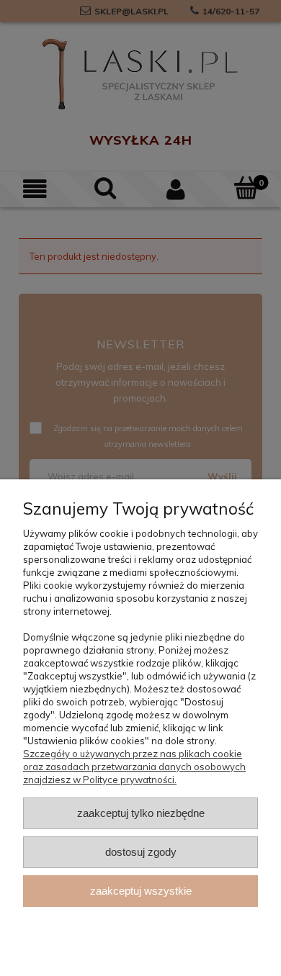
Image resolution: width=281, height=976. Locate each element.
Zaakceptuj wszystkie (141, 891)
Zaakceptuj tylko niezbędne (141, 813)
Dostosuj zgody (141, 852)
